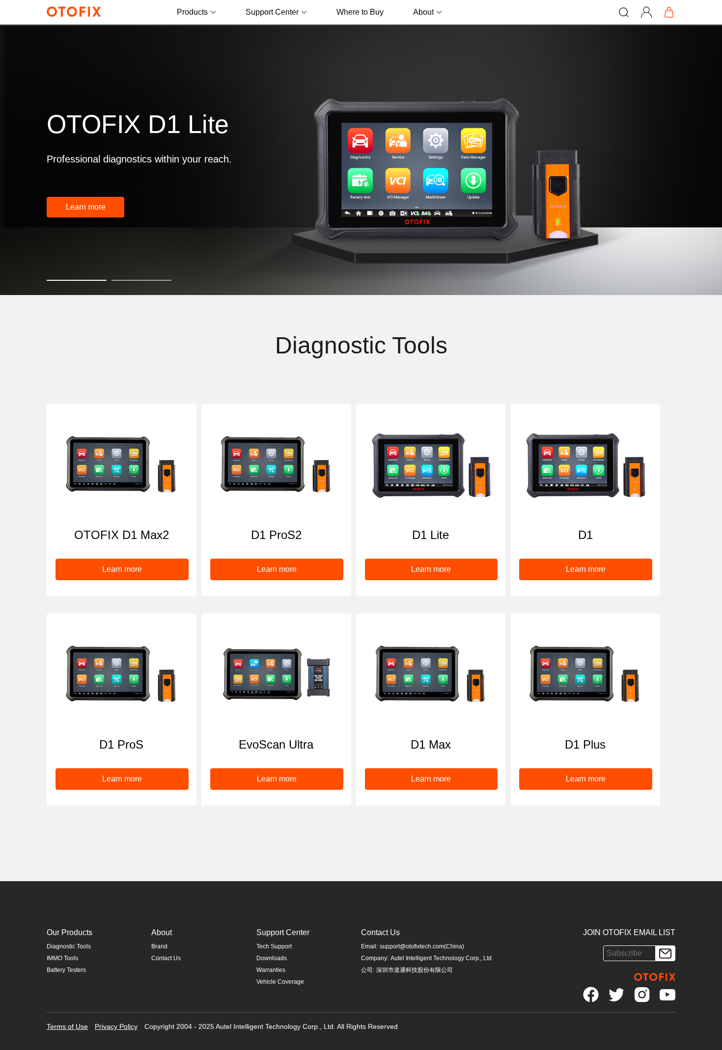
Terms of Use (67, 1026)
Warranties (270, 970)
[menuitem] (360, 12)
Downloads (271, 958)
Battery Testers (66, 970)
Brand (159, 946)
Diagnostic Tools (69, 946)
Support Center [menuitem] (272, 12)
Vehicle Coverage (280, 981)
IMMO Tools (62, 958)
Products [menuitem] (192, 12)
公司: (367, 970)
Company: (375, 958)
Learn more (86, 207)
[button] (85, 207)
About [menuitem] (423, 12)
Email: (369, 946)
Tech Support (274, 946)
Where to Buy (360, 12)
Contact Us (166, 958)
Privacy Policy (116, 1026)
